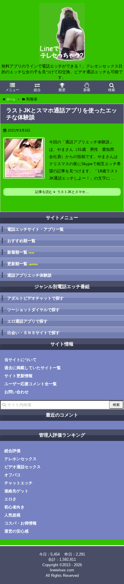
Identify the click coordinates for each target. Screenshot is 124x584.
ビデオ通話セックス (22, 466)
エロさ (10, 499)
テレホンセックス (20, 458)
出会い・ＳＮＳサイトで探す (33, 333)
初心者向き (14, 507)
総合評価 (12, 450)
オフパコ (12, 475)
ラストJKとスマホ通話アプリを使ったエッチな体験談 (61, 113)
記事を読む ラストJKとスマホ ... (62, 192)
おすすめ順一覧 (21, 241)
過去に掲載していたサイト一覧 (32, 367)
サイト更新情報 (18, 375)
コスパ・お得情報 (20, 523)
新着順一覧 (20, 252)
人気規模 (12, 515)
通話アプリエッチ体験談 (29, 275)
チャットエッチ (18, 483)
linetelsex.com (62, 570)
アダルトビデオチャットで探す (35, 298)
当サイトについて (20, 359)
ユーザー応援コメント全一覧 (30, 383)
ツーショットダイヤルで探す (33, 310)
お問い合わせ (16, 392)
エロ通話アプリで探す (27, 321)
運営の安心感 (16, 531)
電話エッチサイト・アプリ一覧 (35, 229)
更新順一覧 (22, 264)
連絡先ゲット (16, 491)
